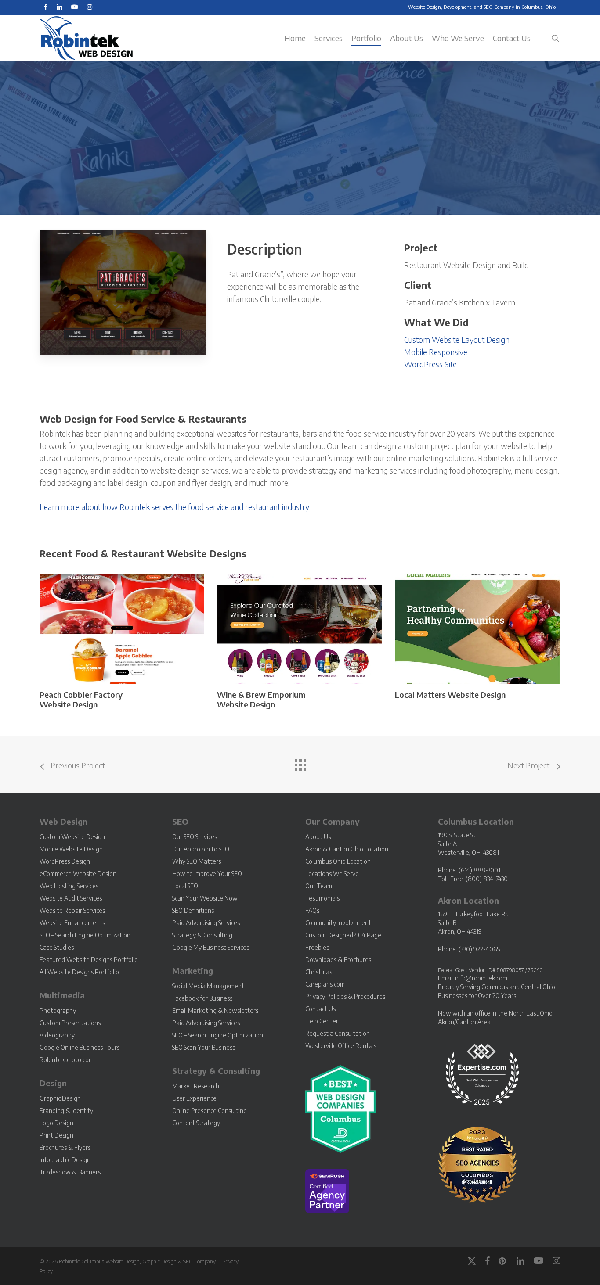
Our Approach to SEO (200, 849)
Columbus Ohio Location (338, 861)
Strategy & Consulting (202, 935)
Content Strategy (196, 1123)
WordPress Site (430, 364)
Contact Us (320, 1008)
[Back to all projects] (300, 763)
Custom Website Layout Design (457, 339)
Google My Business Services (210, 947)
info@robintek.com (481, 978)
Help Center (321, 1021)
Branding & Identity (66, 1110)
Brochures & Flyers (65, 1147)
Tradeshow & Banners (70, 1172)
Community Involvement (338, 922)
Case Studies (57, 947)
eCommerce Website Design (78, 873)
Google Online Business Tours (79, 1047)
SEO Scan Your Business (203, 1047)
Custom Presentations (70, 1023)
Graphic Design (60, 1098)
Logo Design (56, 1123)
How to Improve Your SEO (207, 873)
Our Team (318, 886)
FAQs (312, 910)
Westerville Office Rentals (340, 1045)
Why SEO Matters (196, 861)
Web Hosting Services (69, 886)
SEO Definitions (193, 910)
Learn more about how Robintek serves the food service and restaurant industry (174, 507)
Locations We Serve (332, 873)
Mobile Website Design (71, 849)
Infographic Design (65, 1159)
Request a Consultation (337, 1033)
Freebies (317, 947)
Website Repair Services (72, 910)
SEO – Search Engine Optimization (85, 935)
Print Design (56, 1135)
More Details (145, 620)
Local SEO (185, 886)
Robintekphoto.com (67, 1059)
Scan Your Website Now (205, 898)
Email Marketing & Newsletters (215, 1010)
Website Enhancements (72, 922)
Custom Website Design (72, 836)
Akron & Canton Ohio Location (346, 849)
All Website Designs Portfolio (79, 972)
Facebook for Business (202, 998)
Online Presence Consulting (209, 1110)
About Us (318, 836)
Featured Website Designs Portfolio (89, 959)
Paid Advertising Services (206, 922)
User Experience (194, 1098)
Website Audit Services (71, 898)
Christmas (318, 972)
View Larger (98, 620)
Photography (58, 1010)
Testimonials (322, 898)
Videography (57, 1035)
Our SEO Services (194, 836)
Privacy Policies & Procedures (345, 996)
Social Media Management (208, 986)
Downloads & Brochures (338, 959)
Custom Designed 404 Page (343, 935)
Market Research (195, 1086)
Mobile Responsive (435, 352)
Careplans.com (325, 984)
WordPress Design (65, 861)
